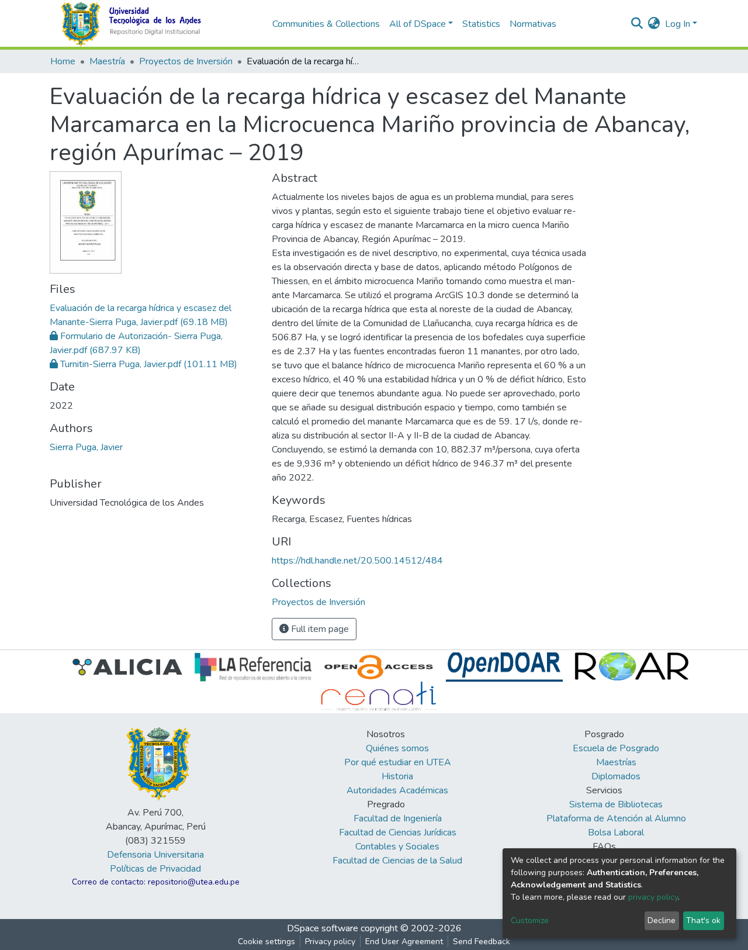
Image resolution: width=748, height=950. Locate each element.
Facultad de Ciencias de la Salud (397, 860)
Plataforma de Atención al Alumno (616, 818)
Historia (397, 776)
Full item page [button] (319, 629)
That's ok (703, 920)
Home (62, 61)
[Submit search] (637, 24)
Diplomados (615, 776)
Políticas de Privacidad (155, 868)
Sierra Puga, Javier (86, 447)
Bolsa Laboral (616, 832)
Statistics (481, 24)
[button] (654, 24)
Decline (661, 920)
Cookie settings (266, 941)
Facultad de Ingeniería (398, 818)
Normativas (533, 24)
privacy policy (653, 897)
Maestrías (616, 762)
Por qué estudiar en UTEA (397, 762)
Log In (677, 24)
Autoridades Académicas (397, 790)
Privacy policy (330, 941)
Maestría (107, 61)
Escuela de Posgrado (616, 748)
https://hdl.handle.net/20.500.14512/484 (357, 560)
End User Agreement (404, 941)
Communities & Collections (326, 24)
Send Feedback (481, 941)
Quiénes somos (397, 748)
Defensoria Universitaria (155, 854)
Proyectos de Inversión (186, 61)
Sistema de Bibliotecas (616, 804)
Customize (530, 920)
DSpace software (322, 928)
